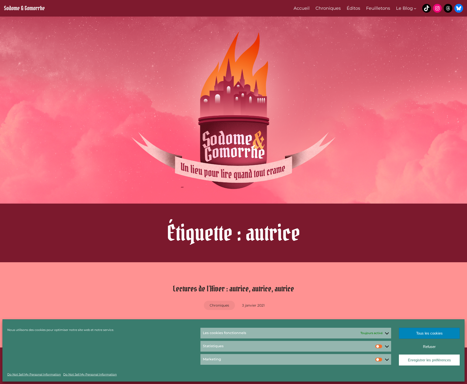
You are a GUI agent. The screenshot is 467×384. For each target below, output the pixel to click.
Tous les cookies (429, 333)
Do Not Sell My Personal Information (34, 374)
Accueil (302, 8)
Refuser (429, 347)
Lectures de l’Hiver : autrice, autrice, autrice (233, 289)
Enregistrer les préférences (429, 360)
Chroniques (219, 305)
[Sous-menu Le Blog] (415, 8)
